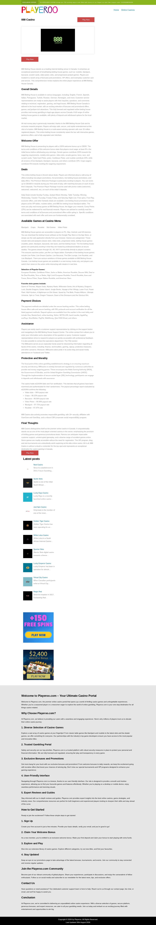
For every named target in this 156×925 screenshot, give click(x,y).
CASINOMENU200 (127, 2)
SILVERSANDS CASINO (48, 2)
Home (116, 10)
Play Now (86, 20)
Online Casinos (128, 10)
